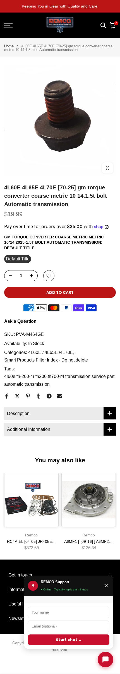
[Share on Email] (59, 396)
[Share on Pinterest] (27, 396)
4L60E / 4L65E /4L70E (50, 352)
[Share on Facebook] (6, 396)
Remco (31, 535)
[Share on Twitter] (17, 396)
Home (9, 46)
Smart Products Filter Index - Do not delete (46, 360)
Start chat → (69, 639)
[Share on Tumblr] (38, 396)
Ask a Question (20, 321)
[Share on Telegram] (49, 396)
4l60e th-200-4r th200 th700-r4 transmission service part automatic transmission (59, 380)
